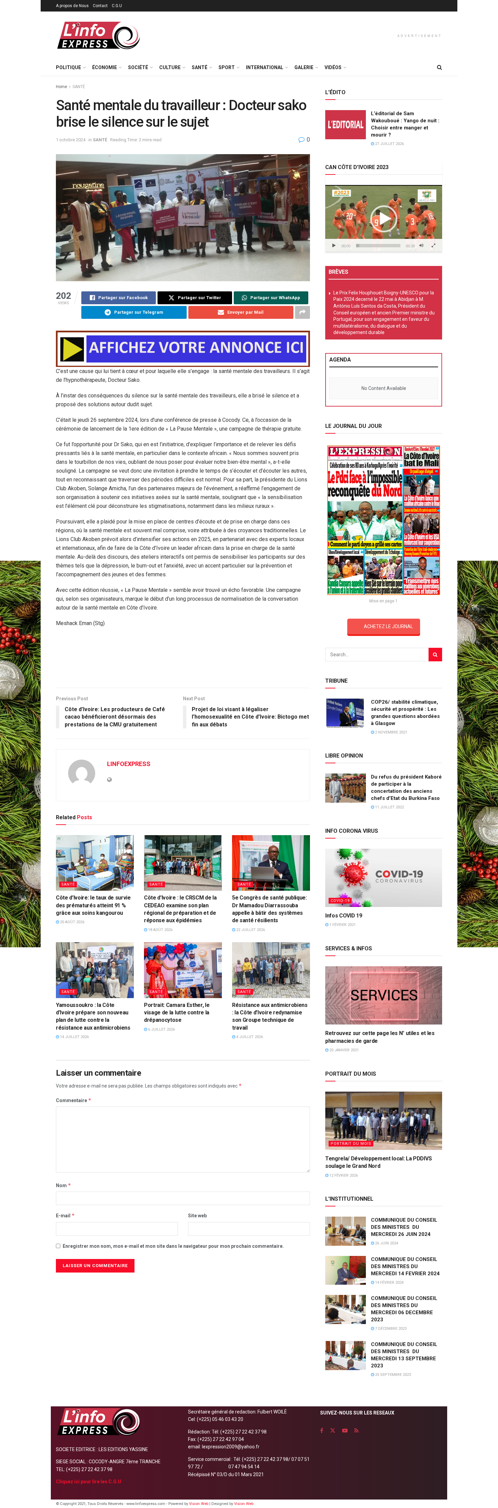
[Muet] (421, 245)
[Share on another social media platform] (302, 312)
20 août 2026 (71, 922)
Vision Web (199, 1504)
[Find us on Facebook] (321, 1430)
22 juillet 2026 (250, 930)
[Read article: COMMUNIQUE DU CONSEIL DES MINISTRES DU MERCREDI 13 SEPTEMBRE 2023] (345, 1355)
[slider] (378, 245)
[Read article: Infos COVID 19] (383, 878)
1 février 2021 (342, 925)
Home (61, 86)
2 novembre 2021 (390, 732)
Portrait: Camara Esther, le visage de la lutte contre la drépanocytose (176, 1013)
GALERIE (303, 67)
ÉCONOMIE (104, 67)
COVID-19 (340, 900)
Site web (197, 1215)
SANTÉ (199, 67)
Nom (63, 1185)
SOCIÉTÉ (138, 67)
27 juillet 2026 (389, 144)
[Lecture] (334, 245)
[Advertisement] (183, 660)
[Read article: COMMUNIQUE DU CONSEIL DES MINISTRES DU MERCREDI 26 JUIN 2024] (345, 1231)
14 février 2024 (388, 1282)
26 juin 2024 (386, 1243)
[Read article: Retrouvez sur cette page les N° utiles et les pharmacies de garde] (383, 995)
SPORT (227, 67)
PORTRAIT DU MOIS (351, 1143)
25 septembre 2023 (392, 1374)
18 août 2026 (159, 930)
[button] (383, 218)
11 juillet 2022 (389, 807)
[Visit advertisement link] (183, 349)
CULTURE (170, 67)
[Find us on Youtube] (345, 1430)
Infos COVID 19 (343, 915)
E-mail (65, 1215)
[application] (383, 218)
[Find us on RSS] (356, 1430)
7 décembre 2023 (390, 1328)
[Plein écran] (433, 245)
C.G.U (117, 5)
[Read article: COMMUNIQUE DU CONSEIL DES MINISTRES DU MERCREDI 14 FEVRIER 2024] (345, 1270)
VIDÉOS (333, 67)
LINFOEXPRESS (128, 763)
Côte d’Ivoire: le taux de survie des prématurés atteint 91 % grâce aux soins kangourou (93, 905)
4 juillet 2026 (249, 1037)
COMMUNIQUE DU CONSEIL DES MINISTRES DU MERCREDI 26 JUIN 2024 (404, 1227)
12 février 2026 (343, 1175)
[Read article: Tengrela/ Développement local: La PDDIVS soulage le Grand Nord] (383, 1121)
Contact (100, 5)
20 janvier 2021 (343, 1050)
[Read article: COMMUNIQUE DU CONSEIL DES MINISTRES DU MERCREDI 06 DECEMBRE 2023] (345, 1309)
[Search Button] (439, 67)
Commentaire (73, 1100)
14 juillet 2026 (74, 1037)
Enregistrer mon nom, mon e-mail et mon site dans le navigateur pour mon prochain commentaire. (173, 1246)
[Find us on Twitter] (332, 1430)
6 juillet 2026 (161, 1029)
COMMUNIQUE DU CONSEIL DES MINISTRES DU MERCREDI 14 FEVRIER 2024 (405, 1266)
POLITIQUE (68, 67)
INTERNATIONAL (264, 67)
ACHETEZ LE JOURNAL (388, 626)
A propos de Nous (72, 5)
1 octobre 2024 (70, 139)
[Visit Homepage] (98, 35)
